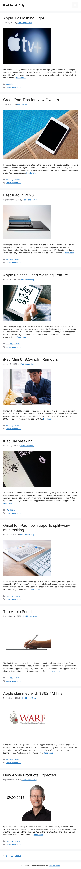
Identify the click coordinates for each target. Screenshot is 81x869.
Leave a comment (13, 87)
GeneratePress (54, 866)
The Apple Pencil (17, 611)
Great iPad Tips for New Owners (31, 100)
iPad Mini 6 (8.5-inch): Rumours (30, 359)
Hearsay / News (13, 180)
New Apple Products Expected (29, 775)
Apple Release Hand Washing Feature (35, 275)
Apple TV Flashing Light (23, 18)
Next (18, 856)
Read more (21, 78)
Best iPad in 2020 (18, 195)
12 (12, 856)
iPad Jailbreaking (18, 441)
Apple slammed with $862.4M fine (33, 693)
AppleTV (9, 84)
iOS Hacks (10, 510)
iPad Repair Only (14, 5)
